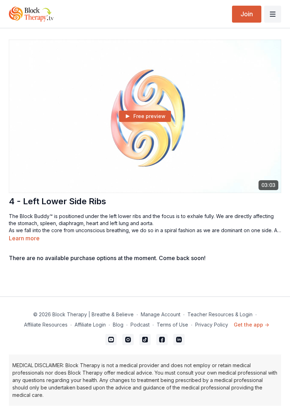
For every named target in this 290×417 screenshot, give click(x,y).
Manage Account (160, 314)
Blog (118, 325)
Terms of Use (172, 325)
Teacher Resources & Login (220, 314)
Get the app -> (251, 325)
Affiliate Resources (46, 325)
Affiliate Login (90, 325)
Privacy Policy (211, 325)
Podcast (140, 325)
